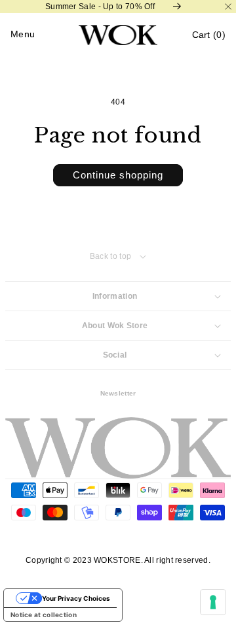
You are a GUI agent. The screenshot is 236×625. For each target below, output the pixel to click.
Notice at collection (43, 614)
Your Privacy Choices (76, 598)
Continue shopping (118, 174)
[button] (209, 35)
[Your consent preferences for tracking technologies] (213, 602)
